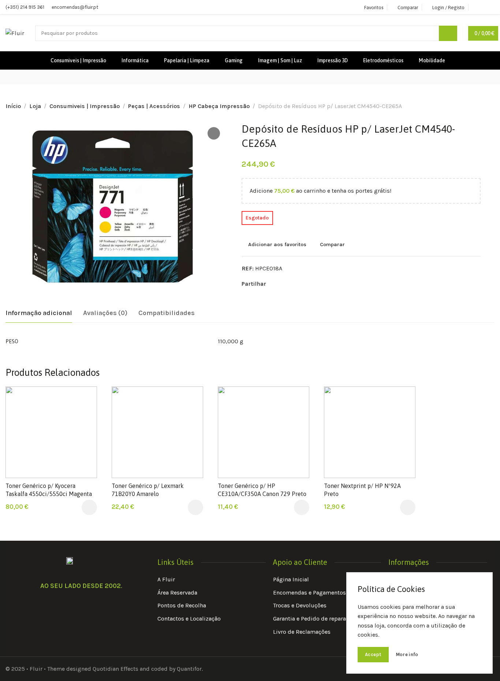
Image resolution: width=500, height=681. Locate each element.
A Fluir (166, 579)
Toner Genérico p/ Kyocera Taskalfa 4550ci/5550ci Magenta (48, 489)
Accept (373, 654)
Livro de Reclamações (302, 631)
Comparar (332, 244)
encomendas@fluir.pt (75, 7)
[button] (89, 507)
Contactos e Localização (189, 618)
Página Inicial (291, 579)
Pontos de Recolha (181, 605)
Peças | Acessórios (154, 106)
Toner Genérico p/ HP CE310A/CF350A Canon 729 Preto (262, 489)
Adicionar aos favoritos (277, 244)
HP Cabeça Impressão (219, 106)
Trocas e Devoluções (300, 605)
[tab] (39, 313)
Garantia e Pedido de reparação (314, 618)
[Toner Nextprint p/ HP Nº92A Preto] (369, 432)
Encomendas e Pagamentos (309, 592)
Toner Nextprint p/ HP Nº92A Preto (362, 489)
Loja (35, 106)
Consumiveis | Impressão (84, 106)
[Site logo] (14, 33)
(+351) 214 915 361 (24, 7)
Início (13, 106)
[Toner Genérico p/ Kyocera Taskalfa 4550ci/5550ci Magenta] (51, 432)
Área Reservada (177, 592)
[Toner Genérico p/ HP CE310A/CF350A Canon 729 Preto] (263, 432)
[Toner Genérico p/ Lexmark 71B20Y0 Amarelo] (157, 432)
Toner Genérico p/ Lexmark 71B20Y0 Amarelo (148, 489)
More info (407, 654)
